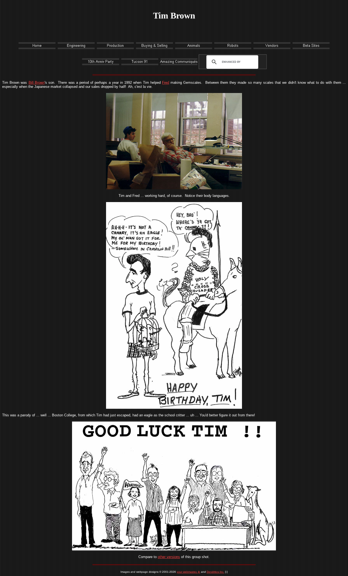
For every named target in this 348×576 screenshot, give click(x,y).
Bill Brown (37, 82)
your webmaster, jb (188, 571)
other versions (169, 557)
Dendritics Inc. (215, 571)
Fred (165, 82)
